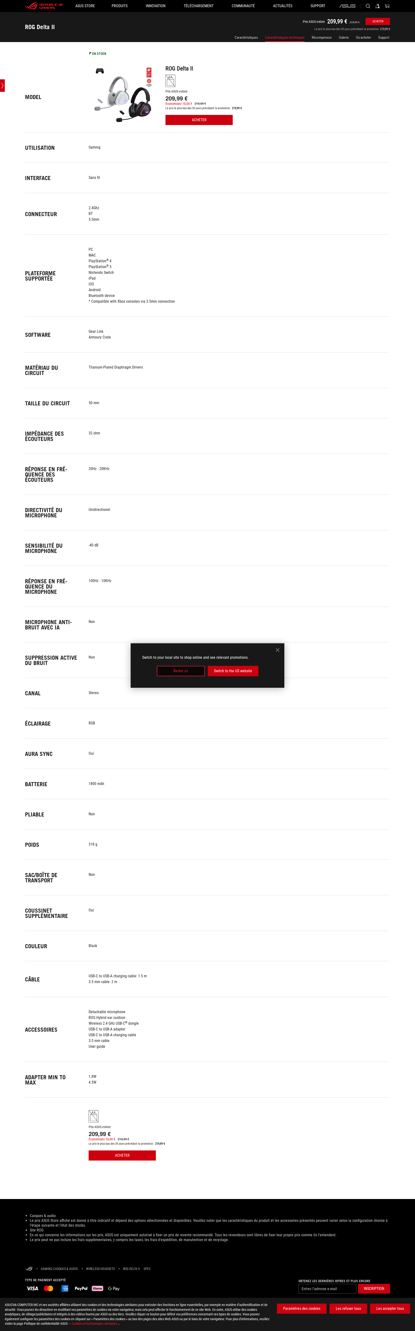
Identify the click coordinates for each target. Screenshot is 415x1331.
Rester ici (180, 671)
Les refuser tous (348, 1308)
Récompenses (322, 37)
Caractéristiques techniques (285, 37)
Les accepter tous (390, 1308)
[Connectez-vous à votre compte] (377, 6)
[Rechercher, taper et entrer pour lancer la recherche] (368, 6)
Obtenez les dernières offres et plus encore (334, 1281)
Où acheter (363, 37)
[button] (374, 1288)
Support (383, 37)
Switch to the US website (233, 671)
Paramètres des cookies (301, 1308)
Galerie (344, 37)
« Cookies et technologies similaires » (94, 1323)
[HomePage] (29, 1269)
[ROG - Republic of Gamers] (44, 6)
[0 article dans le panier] (387, 6)
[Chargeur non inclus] (170, 80)
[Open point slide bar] (2, 85)
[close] (278, 650)
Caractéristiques (246, 37)
